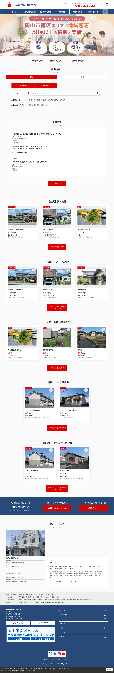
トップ (14, 12)
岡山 (31, 602)
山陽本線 (40, 599)
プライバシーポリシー (56, 659)
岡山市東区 (36, 594)
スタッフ (61, 619)
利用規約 (45, 659)
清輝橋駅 (62, 100)
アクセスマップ (63, 632)
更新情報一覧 (57, 183)
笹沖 (58, 597)
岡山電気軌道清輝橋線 (25, 599)
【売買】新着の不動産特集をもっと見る (57, 247)
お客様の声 (62, 623)
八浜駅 (44, 100)
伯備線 (50, 599)
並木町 (54, 597)
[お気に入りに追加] (34, 209)
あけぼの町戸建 (16, 164)
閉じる (109, 670)
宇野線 (34, 599)
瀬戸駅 (56, 100)
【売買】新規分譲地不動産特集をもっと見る (57, 367)
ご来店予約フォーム (93, 508)
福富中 (34, 597)
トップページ (62, 610)
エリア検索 (23, 85)
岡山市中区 (49, 594)
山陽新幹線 (66, 599)
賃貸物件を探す (45, 12)
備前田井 (57, 602)
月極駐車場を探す (64, 615)
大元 (41, 602)
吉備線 (55, 599)
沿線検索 (45, 85)
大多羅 (49, 602)
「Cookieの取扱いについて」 (18, 670)
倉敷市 (43, 594)
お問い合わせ (93, 12)
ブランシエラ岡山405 (18, 136)
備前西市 (26, 602)
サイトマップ (68, 659)
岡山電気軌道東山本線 (76, 599)
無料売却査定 (77, 12)
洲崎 (23, 597)
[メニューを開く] (105, 11)
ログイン (101, 5)
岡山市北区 (40, 105)
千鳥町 (43, 597)
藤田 (29, 597)
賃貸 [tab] (82, 77)
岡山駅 (38, 100)
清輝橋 (20, 602)
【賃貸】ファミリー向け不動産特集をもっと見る (57, 488)
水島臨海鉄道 (87, 599)
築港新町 (48, 597)
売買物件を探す (30, 12)
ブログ (61, 628)
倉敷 (44, 602)
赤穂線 (45, 599)
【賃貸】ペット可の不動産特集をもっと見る (57, 307)
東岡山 (63, 602)
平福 (38, 597)
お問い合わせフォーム (57, 508)
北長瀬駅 (50, 100)
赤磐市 (46, 105)
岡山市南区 (32, 105)
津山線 (60, 599)
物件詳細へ (15, 142)
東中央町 (35, 602)
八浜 (53, 602)
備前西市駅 (32, 100)
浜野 (20, 597)
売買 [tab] (31, 77)
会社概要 (61, 12)
